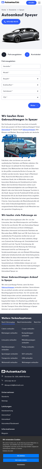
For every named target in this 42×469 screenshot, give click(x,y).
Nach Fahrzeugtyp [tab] (8, 322)
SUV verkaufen (27, 354)
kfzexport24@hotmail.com (14, 385)
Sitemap (5, 401)
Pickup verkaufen (28, 347)
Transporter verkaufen (10, 358)
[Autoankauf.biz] (14, 372)
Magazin (5, 433)
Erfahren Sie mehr (8, 450)
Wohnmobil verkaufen (9, 362)
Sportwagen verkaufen (10, 354)
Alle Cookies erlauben (21, 460)
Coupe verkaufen (28, 329)
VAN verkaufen (27, 358)
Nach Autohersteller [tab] (24, 322)
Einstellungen (21, 464)
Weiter (32, 105)
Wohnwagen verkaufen (30, 362)
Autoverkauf (6, 415)
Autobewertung (7, 411)
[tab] (4, 54)
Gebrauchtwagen (28, 129)
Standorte (5, 396)
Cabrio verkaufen (8, 329)
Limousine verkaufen (9, 340)
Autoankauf (6, 129)
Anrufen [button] (31, 2)
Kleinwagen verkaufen (9, 333)
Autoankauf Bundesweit (10, 423)
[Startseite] (10, 3)
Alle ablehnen (21, 456)
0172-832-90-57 (12, 21)
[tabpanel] (21, 345)
